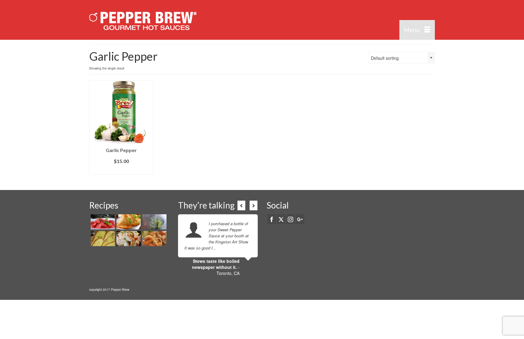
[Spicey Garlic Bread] (102, 238)
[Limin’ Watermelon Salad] (102, 221)
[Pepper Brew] (143, 20)
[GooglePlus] (300, 219)
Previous (241, 205)
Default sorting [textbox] (385, 58)
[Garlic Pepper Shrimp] (153, 238)
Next (253, 205)
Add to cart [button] (121, 170)
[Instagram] (290, 219)
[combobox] (401, 57)
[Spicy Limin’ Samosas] (128, 221)
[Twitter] (281, 219)
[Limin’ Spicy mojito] (153, 221)
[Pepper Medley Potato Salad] (128, 238)
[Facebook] (271, 219)
